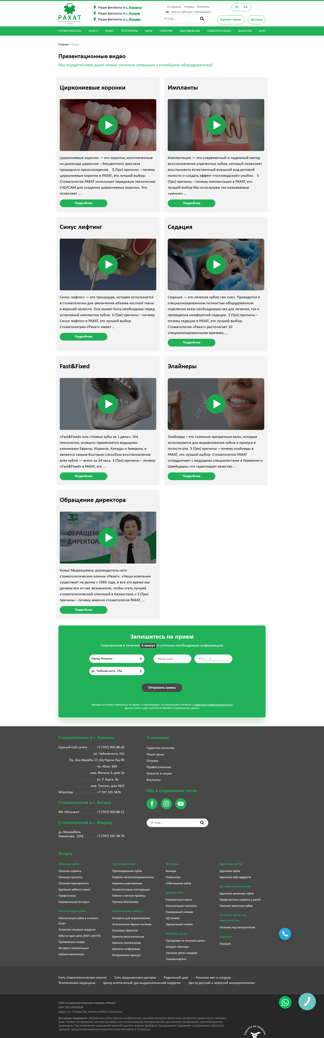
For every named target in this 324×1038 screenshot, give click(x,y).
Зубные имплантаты (71, 954)
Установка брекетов (125, 930)
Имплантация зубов (72, 911)
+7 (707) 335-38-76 (110, 836)
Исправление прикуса (127, 911)
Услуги (93, 30)
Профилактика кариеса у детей (240, 900)
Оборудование (190, 30)
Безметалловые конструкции (131, 889)
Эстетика (172, 864)
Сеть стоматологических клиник (82, 977)
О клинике (174, 7)
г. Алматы (134, 7)
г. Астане (133, 13)
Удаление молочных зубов (237, 893)
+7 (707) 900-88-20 (110, 747)
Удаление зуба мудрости (235, 877)
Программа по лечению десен (185, 940)
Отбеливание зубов (178, 883)
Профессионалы (69, 30)
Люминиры (173, 877)
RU (237, 7)
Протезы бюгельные (125, 902)
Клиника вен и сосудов (213, 977)
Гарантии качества (161, 748)
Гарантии (166, 30)
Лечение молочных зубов (236, 906)
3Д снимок (173, 918)
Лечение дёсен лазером (181, 953)
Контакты (203, 7)
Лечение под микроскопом (237, 927)
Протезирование (124, 864)
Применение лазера (71, 942)
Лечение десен (176, 933)
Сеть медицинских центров (135, 977)
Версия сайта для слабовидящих (190, 12)
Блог (262, 30)
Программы (129, 30)
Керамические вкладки (74, 902)
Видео (110, 30)
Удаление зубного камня (74, 889)
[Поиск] (202, 18)
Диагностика (174, 892)
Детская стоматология (235, 886)
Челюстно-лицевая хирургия (77, 929)
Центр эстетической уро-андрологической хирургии (142, 983)
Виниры (171, 871)
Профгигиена (67, 896)
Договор (257, 19)
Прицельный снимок (179, 924)
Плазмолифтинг (176, 959)
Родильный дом (176, 977)
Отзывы (189, 7)
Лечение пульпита (70, 877)
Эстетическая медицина (76, 983)
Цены (148, 30)
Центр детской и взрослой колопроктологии (222, 983)
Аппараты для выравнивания (131, 918)
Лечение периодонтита (73, 883)
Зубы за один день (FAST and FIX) (79, 936)
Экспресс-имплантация (73, 948)
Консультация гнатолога (181, 906)
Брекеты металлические (128, 936)
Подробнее (83, 203)
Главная (63, 44)
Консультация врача (179, 900)
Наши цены (155, 754)
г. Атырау (133, 19)
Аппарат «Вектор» (177, 947)
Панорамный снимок (179, 912)
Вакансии (245, 30)
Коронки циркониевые (127, 883)
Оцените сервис (231, 19)
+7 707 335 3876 (109, 792)
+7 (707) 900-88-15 (110, 812)
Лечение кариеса (69, 871)
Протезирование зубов (127, 871)
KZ (246, 7)
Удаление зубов (231, 864)
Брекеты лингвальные (126, 943)
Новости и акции (219, 30)
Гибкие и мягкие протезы (128, 896)
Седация (226, 936)
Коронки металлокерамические (133, 877)
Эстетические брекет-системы (131, 924)
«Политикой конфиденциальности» (213, 705)
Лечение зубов (68, 864)
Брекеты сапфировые (126, 949)
